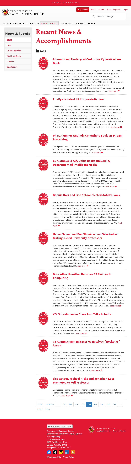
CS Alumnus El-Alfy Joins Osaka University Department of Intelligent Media (81, 163)
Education (32, 23)
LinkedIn (67, 452)
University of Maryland (65, 3)
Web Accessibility (54, 457)
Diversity (80, 23)
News (9, 39)
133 (70, 404)
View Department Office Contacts (59, 426)
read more (113, 91)
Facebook (49, 452)
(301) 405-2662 (63, 447)
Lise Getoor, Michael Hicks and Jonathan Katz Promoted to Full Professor (83, 380)
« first (40, 404)
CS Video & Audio (14, 56)
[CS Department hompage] (106, 428)
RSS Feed (73, 452)
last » (47, 409)
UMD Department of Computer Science (23, 12)
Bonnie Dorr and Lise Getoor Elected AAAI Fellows (86, 195)
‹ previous (50, 404)
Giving (91, 23)
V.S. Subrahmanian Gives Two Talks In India (82, 314)
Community (66, 23)
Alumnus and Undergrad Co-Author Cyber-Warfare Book (87, 61)
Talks (9, 45)
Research (19, 23)
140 (114, 404)
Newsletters (12, 67)
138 (101, 404)
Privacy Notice (68, 457)
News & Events (49, 23)
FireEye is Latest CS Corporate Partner (79, 99)
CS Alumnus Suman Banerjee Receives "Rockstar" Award (86, 343)
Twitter (55, 452)
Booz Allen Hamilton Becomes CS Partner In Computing (82, 276)
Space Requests (113, 9)
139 (108, 404)
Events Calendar (14, 50)
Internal (101, 9)
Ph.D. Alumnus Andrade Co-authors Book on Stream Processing (87, 137)
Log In (125, 9)
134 (76, 404)
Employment (83, 9)
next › (39, 409)
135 (82, 404)
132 (64, 404)
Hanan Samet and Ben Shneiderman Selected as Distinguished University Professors (85, 236)
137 (95, 404)
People (7, 23)
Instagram (61, 452)
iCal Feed (10, 61)
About (93, 9)
